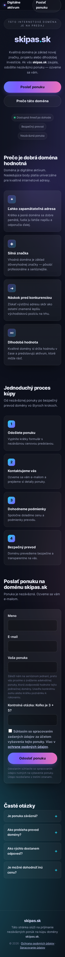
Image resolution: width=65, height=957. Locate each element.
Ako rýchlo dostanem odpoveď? (23, 851)
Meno (12, 616)
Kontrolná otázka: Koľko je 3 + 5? (31, 707)
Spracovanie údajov (32, 947)
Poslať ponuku (32, 87)
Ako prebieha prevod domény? (23, 832)
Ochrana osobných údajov (37, 943)
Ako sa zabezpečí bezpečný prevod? (28, 892)
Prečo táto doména (32, 101)
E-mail (13, 637)
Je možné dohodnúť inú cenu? (25, 869)
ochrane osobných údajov (28, 747)
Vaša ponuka (18, 658)
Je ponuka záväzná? (22, 816)
